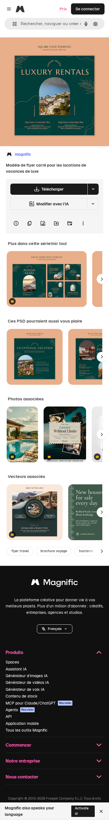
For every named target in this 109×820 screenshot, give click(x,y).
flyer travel (20, 551)
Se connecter (87, 8)
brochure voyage (54, 551)
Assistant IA (16, 669)
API (9, 716)
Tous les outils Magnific (27, 730)
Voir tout (59, 243)
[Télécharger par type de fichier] (93, 189)
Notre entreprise (23, 761)
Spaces (12, 662)
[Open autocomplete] (12, 24)
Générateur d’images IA (27, 675)
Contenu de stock (21, 696)
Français (54, 629)
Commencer (18, 745)
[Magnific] (54, 583)
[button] (54, 628)
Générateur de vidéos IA (27, 682)
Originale (37, 48)
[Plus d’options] (83, 223)
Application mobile (22, 723)
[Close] (101, 811)
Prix (63, 8)
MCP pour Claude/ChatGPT (38, 703)
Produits (14, 652)
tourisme (86, 551)
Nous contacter (22, 777)
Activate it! (82, 811)
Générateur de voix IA (25, 689)
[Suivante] (102, 279)
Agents (20, 709)
